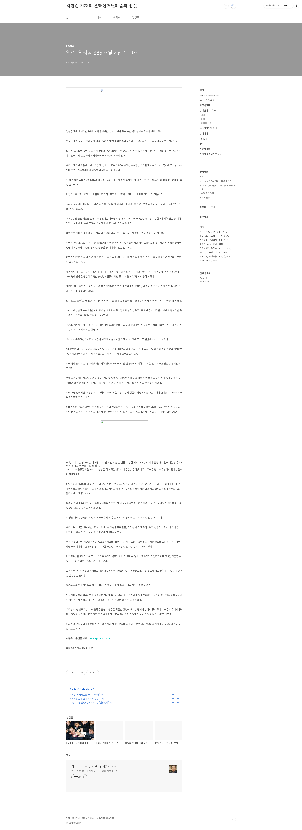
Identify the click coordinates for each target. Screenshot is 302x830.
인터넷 (222, 244)
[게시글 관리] (82, 672)
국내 (203, 114)
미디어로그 (98, 17)
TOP (233, 819)
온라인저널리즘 (215, 239)
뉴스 (215, 260)
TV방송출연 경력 (207, 193)
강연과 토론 (205, 197)
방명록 (135, 17)
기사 (215, 244)
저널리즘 (203, 239)
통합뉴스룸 (216, 248)
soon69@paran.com (99, 638)
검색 (226, 6)
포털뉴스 (203, 235)
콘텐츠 (219, 235)
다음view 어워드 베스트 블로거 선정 (215, 180)
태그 (80, 17)
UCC (228, 248)
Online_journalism (209, 94)
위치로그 (118, 17)
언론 (226, 239)
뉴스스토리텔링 (207, 100)
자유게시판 (205, 149)
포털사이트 (205, 105)
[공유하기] (78, 672)
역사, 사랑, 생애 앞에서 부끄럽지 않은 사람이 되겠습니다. (97, 770)
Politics (74, 688)
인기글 (212, 207)
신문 (213, 231)
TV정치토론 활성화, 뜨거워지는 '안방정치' (89, 702)
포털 (220, 256)
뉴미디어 (204, 133)
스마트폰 (213, 256)
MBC (209, 244)
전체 (202, 89)
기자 (202, 260)
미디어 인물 (206, 123)
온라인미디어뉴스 (208, 110)
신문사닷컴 (204, 248)
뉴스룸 (212, 235)
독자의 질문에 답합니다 (210, 154)
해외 (203, 119)
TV (201, 143)
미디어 (225, 252)
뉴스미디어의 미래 (208, 128)
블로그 (227, 256)
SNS (226, 235)
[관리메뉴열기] (296, 5)
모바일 (208, 260)
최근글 (203, 207)
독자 (202, 231)
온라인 (202, 252)
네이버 (218, 252)
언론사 (210, 252)
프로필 (202, 176)
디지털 (202, 244)
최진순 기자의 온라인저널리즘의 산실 (101, 6)
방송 (207, 231)
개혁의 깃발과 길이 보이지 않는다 (85, 698)
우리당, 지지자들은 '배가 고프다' (84, 694)
